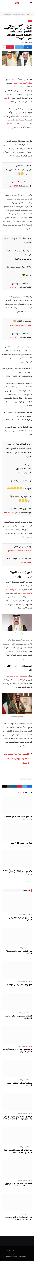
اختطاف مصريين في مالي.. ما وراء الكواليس (18, 1017)
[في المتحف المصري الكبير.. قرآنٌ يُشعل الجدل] (17, 936)
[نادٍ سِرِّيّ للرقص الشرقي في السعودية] (17, 805)
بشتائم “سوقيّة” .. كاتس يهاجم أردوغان (19, 1084)
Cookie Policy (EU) (22, 1256)
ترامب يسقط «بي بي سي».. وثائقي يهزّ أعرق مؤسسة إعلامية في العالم (17, 870)
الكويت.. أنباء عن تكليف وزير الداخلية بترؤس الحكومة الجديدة (16, 758)
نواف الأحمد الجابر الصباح (22, 83)
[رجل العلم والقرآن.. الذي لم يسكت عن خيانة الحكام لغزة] (17, 1202)
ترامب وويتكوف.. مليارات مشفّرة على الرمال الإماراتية (17, 1050)
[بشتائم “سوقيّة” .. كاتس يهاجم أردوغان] (17, 1068)
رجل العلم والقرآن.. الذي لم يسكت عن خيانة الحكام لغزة (18, 1218)
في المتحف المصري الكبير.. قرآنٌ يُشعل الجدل (19, 952)
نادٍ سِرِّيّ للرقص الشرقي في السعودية (18, 816)
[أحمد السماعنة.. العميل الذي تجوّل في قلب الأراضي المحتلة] (17, 1169)
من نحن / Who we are (10, 1254)
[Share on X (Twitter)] (19, 47)
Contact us (24, 1254)
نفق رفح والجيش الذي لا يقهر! (21, 843)
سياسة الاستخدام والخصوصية (11, 1256)
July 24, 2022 (13, 185)
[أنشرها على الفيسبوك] (27, 47)
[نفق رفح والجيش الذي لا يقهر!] (17, 832)
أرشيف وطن (23, 14)
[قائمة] (31, 3)
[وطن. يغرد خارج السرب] (17, 3)
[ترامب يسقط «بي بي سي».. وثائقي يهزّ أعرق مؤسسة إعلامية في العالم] (17, 858)
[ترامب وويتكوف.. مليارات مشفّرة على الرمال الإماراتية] (17, 1035)
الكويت (29, 779)
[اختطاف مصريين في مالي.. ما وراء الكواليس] (17, 1001)
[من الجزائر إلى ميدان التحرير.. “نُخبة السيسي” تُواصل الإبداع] (17, 1135)
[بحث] (3, 3)
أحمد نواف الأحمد (14, 87)
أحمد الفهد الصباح (14, 123)
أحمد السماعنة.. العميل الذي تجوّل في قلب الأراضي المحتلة (18, 1184)
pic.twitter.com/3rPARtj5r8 (19, 550)
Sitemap (18, 1254)
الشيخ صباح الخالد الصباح (18, 676)
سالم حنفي (28, 42)
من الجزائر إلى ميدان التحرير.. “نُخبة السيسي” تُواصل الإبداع (18, 1151)
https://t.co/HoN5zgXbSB (20, 325)
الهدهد (18, 14)
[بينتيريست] (10, 47)
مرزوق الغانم (23, 779)
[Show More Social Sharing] (4, 47)
